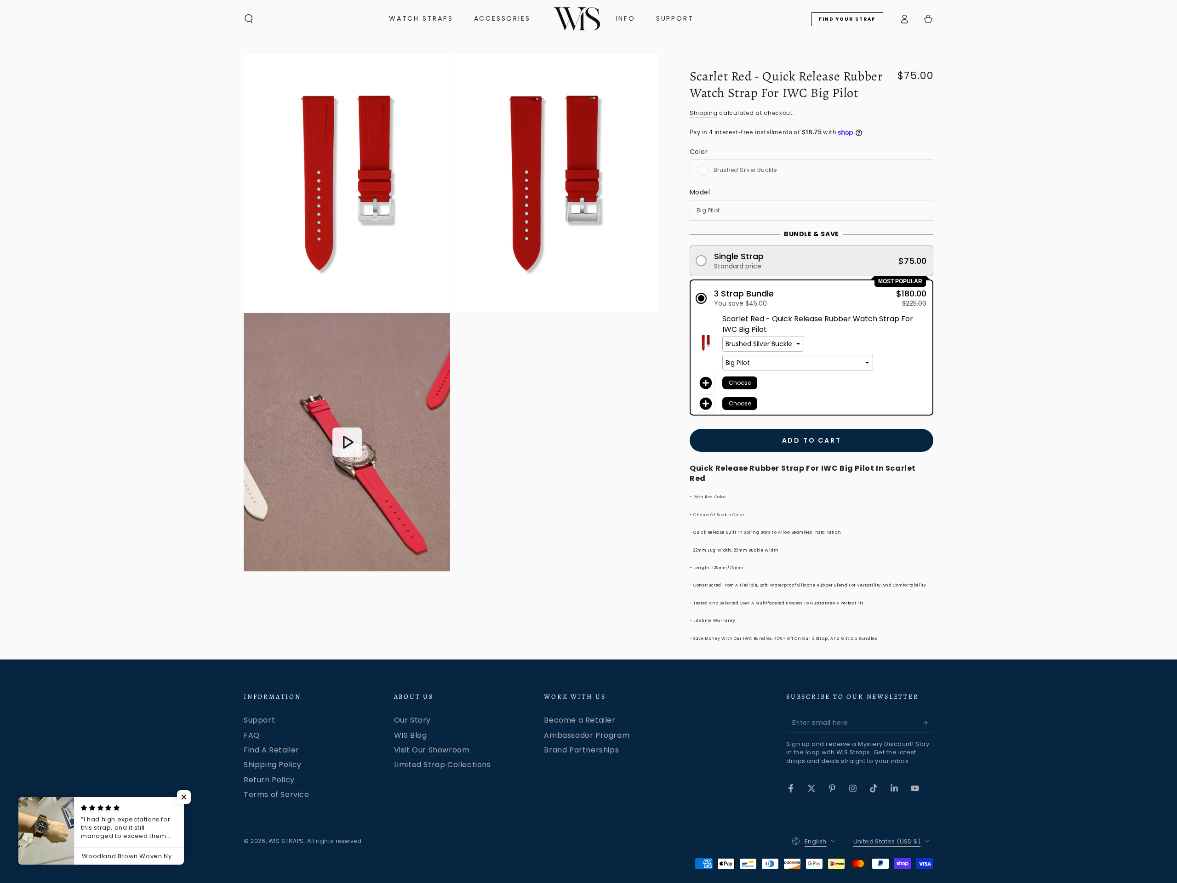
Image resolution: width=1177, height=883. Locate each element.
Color (699, 151)
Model (700, 192)
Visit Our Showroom (432, 750)
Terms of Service (276, 794)
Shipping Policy (273, 764)
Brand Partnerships (581, 750)
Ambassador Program (586, 735)
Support (259, 720)
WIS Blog (410, 735)
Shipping (704, 113)
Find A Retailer (271, 750)
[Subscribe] (928, 722)
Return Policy (269, 780)
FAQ (252, 735)
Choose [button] (740, 383)
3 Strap (820, 638)
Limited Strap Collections (442, 764)
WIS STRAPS (286, 841)
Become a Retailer (579, 720)
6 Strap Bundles (859, 638)
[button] (249, 19)
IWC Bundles (757, 638)
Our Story (412, 720)
